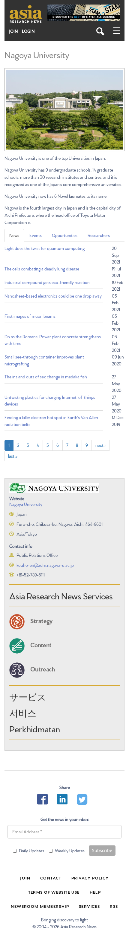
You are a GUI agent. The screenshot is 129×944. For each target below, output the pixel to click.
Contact (51, 877)
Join (13, 31)
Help (95, 891)
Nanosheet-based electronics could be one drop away (53, 295)
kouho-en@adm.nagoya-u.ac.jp (45, 565)
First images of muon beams (30, 316)
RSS (114, 906)
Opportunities (64, 235)
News (14, 235)
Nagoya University (25, 504)
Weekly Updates (70, 850)
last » (12, 456)
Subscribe (102, 850)
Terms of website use (54, 891)
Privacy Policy (90, 877)
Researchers (99, 235)
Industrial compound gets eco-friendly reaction (47, 282)
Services (89, 906)
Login (28, 31)
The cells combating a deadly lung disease (41, 268)
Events (35, 235)
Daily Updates (31, 850)
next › (100, 445)
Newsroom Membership (40, 906)
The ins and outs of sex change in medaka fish (45, 376)
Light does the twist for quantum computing (44, 248)
